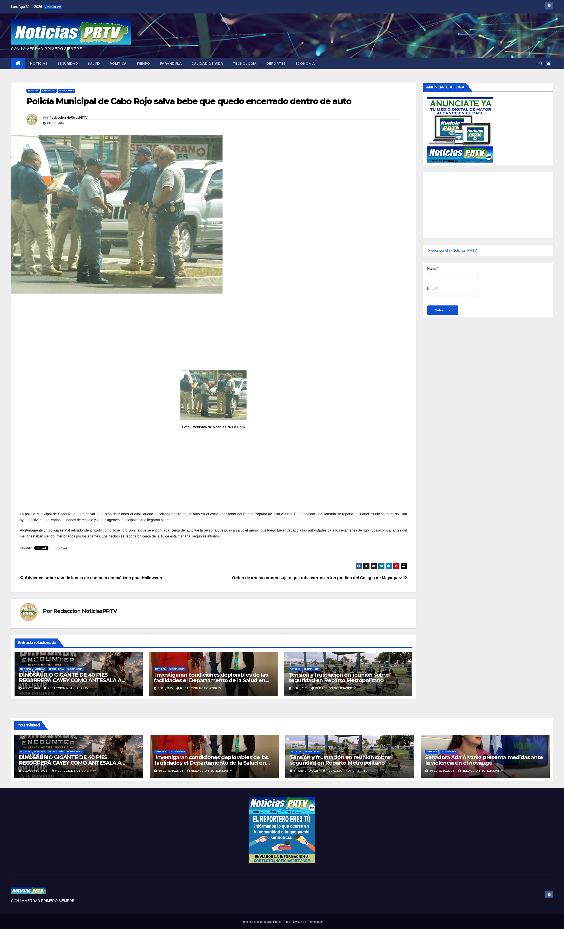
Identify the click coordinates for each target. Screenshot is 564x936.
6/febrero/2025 (171, 770)
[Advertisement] (152, 329)
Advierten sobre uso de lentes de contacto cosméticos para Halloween (93, 577)
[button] (540, 63)
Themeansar (315, 921)
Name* (432, 268)
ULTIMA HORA (66, 90)
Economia (305, 64)
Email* (432, 288)
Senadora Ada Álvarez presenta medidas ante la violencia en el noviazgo (484, 760)
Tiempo (143, 64)
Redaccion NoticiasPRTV (68, 118)
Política (118, 64)
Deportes (276, 64)
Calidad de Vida (207, 64)
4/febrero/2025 (442, 770)
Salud (94, 64)
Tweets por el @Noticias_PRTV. (452, 250)
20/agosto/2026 (35, 770)
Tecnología (245, 64)
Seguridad (67, 64)
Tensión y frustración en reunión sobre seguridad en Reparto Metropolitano (339, 677)
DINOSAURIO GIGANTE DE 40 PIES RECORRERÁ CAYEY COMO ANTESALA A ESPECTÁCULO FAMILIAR (70, 680)
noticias (25, 669)
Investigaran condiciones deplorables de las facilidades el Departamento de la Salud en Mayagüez (211, 680)
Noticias (39, 64)
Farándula (171, 64)
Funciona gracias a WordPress (261, 921)
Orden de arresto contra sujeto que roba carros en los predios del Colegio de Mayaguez (317, 577)
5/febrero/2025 (307, 770)
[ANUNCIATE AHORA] (460, 129)
